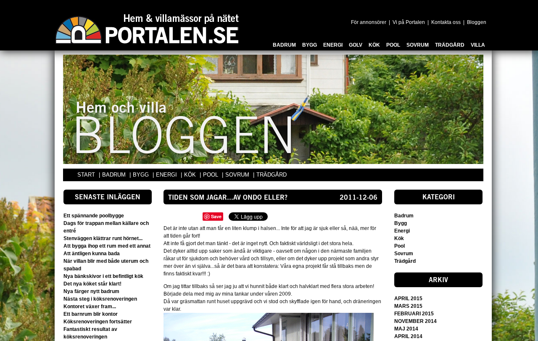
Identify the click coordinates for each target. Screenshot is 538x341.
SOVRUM (238, 175)
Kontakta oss (446, 22)
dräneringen (366, 301)
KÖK (191, 175)
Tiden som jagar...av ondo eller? (227, 198)
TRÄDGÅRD (271, 175)
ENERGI (167, 175)
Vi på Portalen (409, 22)
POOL (211, 175)
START (86, 175)
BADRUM (114, 175)
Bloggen (476, 22)
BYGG (141, 175)
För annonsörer (368, 22)
